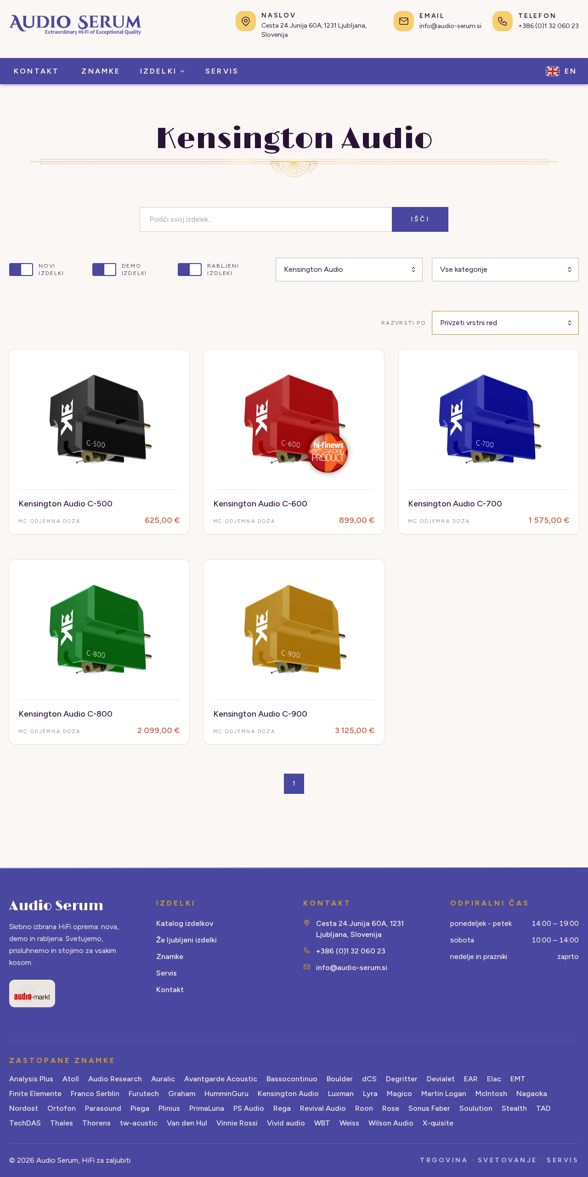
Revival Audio (323, 1108)
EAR (471, 1078)
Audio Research (115, 1078)
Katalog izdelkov (184, 923)
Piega (139, 1108)
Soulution (475, 1108)
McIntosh (491, 1093)
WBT (322, 1123)
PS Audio (248, 1108)
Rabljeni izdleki (223, 269)
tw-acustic (139, 1123)
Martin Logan (443, 1093)
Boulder (340, 1078)
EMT (518, 1078)
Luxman (341, 1093)
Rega (282, 1108)
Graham (181, 1093)
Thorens (96, 1123)
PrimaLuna (206, 1108)
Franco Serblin (95, 1093)
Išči (420, 219)
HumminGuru (226, 1093)
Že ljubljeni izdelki (186, 940)
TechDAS (25, 1123)
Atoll (70, 1078)
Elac (494, 1078)
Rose (390, 1108)
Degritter (402, 1078)
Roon (364, 1108)
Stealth (514, 1108)
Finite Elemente (35, 1093)
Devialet (441, 1078)
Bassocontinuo (291, 1078)
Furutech (144, 1093)
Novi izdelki (51, 269)
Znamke (169, 956)
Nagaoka (531, 1093)
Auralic (163, 1078)
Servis (166, 973)
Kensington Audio (288, 1093)
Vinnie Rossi (237, 1123)
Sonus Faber (429, 1108)
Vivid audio (286, 1123)
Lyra (370, 1093)
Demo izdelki (134, 269)
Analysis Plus (31, 1078)
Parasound (103, 1108)
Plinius (169, 1108)
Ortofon (61, 1108)
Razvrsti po (403, 323)
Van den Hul (187, 1123)
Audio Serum (56, 906)
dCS (369, 1078)
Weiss (349, 1123)
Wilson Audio (390, 1123)
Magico (399, 1093)
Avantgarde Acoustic (220, 1078)
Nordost (23, 1108)
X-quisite (438, 1123)
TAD (543, 1108)
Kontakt (170, 989)
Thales (61, 1123)
